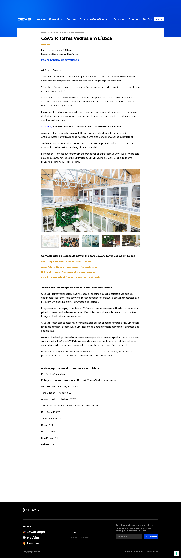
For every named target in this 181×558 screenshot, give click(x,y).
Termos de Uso (152, 552)
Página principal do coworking (59, 59)
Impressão (72, 267)
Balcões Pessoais (50, 272)
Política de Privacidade (133, 552)
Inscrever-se (150, 536)
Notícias (41, 19)
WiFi (43, 261)
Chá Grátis (94, 277)
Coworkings (56, 19)
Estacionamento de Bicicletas (57, 277)
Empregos (134, 19)
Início (43, 33)
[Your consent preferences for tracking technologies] (176, 553)
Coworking (53, 33)
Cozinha (87, 261)
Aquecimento (56, 261)
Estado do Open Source (93, 19)
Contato (85, 537)
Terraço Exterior (88, 267)
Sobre (73, 537)
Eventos (71, 19)
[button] (147, 19)
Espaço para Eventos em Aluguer (79, 272)
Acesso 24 (81, 277)
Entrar (159, 19)
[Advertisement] (90, 5)
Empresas (119, 19)
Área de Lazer (73, 261)
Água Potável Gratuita (52, 267)
